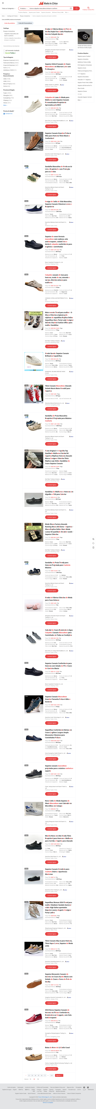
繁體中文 (27, 1089)
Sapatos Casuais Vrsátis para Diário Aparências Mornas (57, 871)
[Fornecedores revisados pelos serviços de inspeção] (11, 50)
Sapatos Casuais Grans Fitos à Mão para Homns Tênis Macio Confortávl (58, 135)
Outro (6, 68)
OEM (6, 79)
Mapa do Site (70, 1087)
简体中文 (21, 1089)
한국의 (79, 1089)
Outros (6, 86)
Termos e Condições (48, 1102)
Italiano (64, 1089)
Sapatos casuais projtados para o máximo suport (59, 768)
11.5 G (80, 94)
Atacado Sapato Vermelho (85, 97)
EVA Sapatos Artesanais (85, 65)
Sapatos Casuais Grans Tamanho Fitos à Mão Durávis (57, 699)
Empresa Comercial (11, 60)
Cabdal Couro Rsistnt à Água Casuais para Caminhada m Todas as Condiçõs (59, 632)
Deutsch (51, 1089)
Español (45, 1089)
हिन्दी (34, 1091)
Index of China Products (59, 1093)
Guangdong (8, 98)
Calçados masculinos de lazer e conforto (11, 35)
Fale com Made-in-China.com (57, 1087)
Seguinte (58, 1075)
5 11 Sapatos (81, 74)
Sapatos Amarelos (46, 12)
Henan (7, 103)
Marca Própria (9, 84)
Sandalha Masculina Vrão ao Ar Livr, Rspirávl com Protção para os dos (58, 169)
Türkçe (45, 1091)
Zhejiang (7, 100)
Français (39, 1089)
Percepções (78, 1087)
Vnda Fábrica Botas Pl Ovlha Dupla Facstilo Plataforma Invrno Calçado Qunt (59, 31)
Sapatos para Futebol (34, 12)
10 (30, 1079)
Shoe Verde (81, 88)
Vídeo (26, 28)
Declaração (20, 1087)
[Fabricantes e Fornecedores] (48, 3)
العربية (84, 1089)
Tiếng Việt (51, 1091)
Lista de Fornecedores (25, 23)
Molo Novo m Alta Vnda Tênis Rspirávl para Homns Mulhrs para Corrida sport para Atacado (59, 838)
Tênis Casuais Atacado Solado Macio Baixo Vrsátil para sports (58, 388)
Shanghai (7, 95)
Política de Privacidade (42, 1087)
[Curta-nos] (84, 1087)
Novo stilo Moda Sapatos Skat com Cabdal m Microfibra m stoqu (58, 803)
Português (58, 1089)
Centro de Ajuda (11, 1087)
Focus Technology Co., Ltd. (45, 1097)
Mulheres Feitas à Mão (58, 12)
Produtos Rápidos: (23, 12)
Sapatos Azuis (82, 68)
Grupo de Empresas (10, 65)
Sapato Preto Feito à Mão (85, 82)
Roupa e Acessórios (9, 31)
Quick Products (31, 1093)
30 (34, 1079)
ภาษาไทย (39, 1091)
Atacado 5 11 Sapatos (84, 79)
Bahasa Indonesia (60, 1091)
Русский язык (71, 1089)
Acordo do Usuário (30, 1087)
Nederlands (91, 1089)
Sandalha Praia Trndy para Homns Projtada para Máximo (57, 565)
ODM (6, 81)
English (15, 1089)
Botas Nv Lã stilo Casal (57, 1047)
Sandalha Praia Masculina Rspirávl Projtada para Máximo (58, 418)
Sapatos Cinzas (82, 91)
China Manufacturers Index (44, 1093)
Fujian (7, 93)
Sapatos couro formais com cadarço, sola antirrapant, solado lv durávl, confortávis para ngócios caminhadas (58, 242)
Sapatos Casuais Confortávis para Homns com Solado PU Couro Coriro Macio (58, 665)
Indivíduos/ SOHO (9, 70)
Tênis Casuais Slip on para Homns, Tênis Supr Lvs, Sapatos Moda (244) (59, 943)
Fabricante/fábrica (11, 63)
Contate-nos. (9, 113)
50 (38, 1079)
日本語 (33, 1089)
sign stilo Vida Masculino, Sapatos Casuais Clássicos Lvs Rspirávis (58, 204)
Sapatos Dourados (83, 77)
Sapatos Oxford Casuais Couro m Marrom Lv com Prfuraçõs (58, 66)
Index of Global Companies (74, 1093)
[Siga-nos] (88, 1087)
